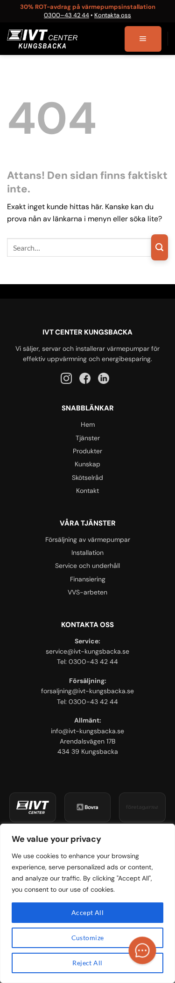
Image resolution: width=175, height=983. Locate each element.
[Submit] (159, 247)
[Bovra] (87, 807)
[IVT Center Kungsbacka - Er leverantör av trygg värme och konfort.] (42, 38)
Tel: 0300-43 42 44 (87, 661)
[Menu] (143, 39)
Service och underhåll (87, 565)
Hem (88, 424)
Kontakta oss (112, 15)
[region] (87, 903)
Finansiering (87, 579)
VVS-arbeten (87, 592)
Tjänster (88, 438)
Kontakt (87, 490)
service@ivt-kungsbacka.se (87, 651)
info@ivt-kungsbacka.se (87, 731)
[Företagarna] (142, 807)
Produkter (87, 451)
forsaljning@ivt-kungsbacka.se (87, 691)
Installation (87, 552)
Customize (87, 938)
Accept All (87, 912)
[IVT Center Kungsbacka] (32, 807)
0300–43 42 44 (66, 15)
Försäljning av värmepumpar (87, 539)
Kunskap (87, 464)
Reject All (87, 963)
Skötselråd (87, 477)
